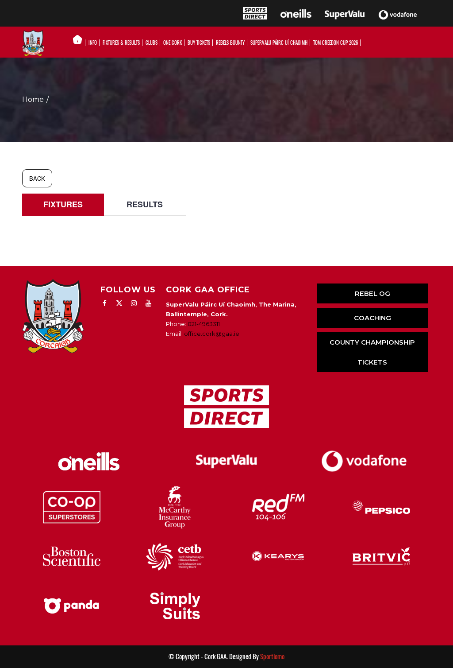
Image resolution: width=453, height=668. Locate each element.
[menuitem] (80, 42)
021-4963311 (204, 323)
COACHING (372, 318)
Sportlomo (272, 656)
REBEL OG (372, 293)
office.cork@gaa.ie (211, 333)
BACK (37, 178)
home (33, 99)
